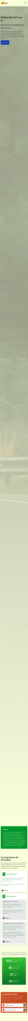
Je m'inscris (5, 42)
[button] (25, 3)
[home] (4, 3)
